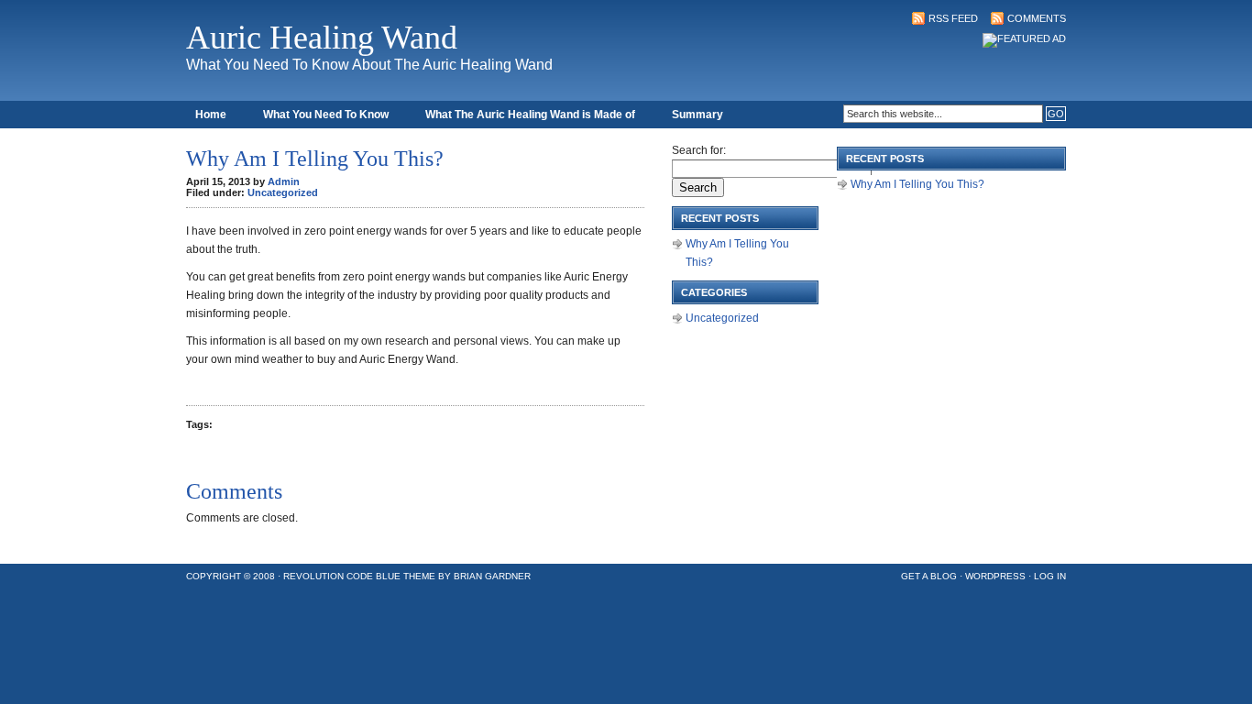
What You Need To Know (326, 114)
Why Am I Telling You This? (917, 184)
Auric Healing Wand (321, 37)
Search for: (699, 150)
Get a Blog (929, 576)
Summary (697, 114)
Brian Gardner (492, 576)
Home (210, 114)
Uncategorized (282, 192)
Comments (1036, 18)
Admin (284, 181)
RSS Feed (953, 18)
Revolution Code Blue (342, 576)
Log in (1050, 576)
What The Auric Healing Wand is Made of (530, 114)
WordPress (995, 576)
